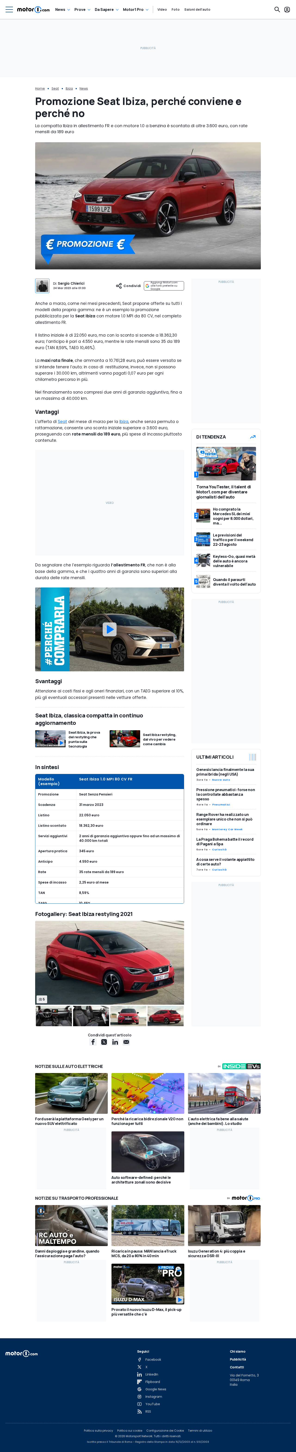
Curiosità (219, 849)
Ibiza (69, 88)
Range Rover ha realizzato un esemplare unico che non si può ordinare (224, 819)
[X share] (104, 1042)
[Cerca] (277, 9)
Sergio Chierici (71, 283)
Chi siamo (238, 1351)
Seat (55, 88)
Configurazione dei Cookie (165, 1431)
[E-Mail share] (126, 1042)
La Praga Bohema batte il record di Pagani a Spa (224, 841)
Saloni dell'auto (197, 9)
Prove (80, 9)
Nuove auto (221, 780)
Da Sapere (104, 9)
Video (162, 9)
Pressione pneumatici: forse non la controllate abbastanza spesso (225, 794)
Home (40, 88)
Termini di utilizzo (200, 1431)
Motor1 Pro (133, 9)
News (60, 9)
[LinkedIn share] (115, 1042)
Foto (176, 9)
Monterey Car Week (227, 829)
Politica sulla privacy (98, 1431)
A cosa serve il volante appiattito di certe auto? (225, 862)
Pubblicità (238, 1359)
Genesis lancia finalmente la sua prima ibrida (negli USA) (225, 772)
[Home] (33, 9)
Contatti (237, 1367)
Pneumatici (221, 804)
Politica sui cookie (129, 1431)
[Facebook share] (93, 1042)
